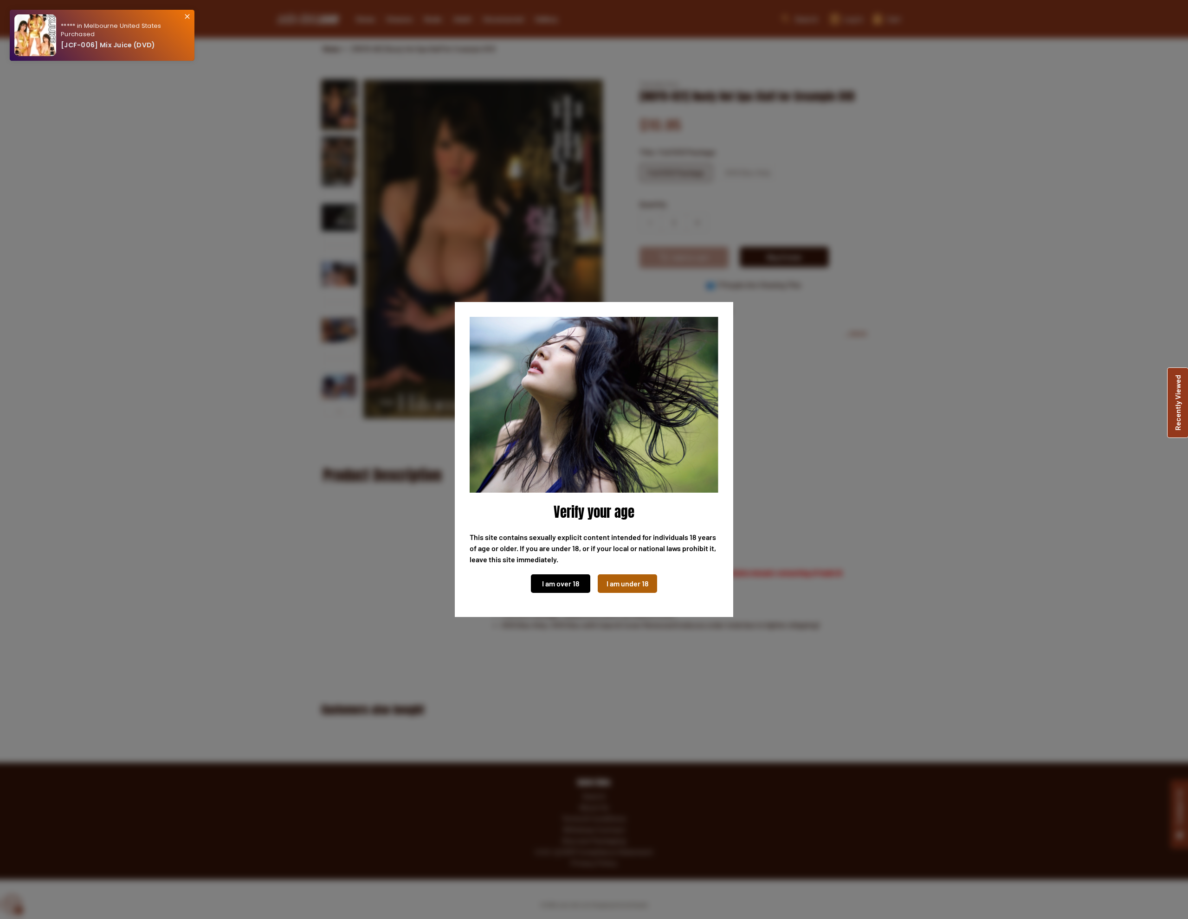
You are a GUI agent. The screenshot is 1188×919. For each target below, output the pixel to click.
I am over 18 (561, 583)
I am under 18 (628, 583)
